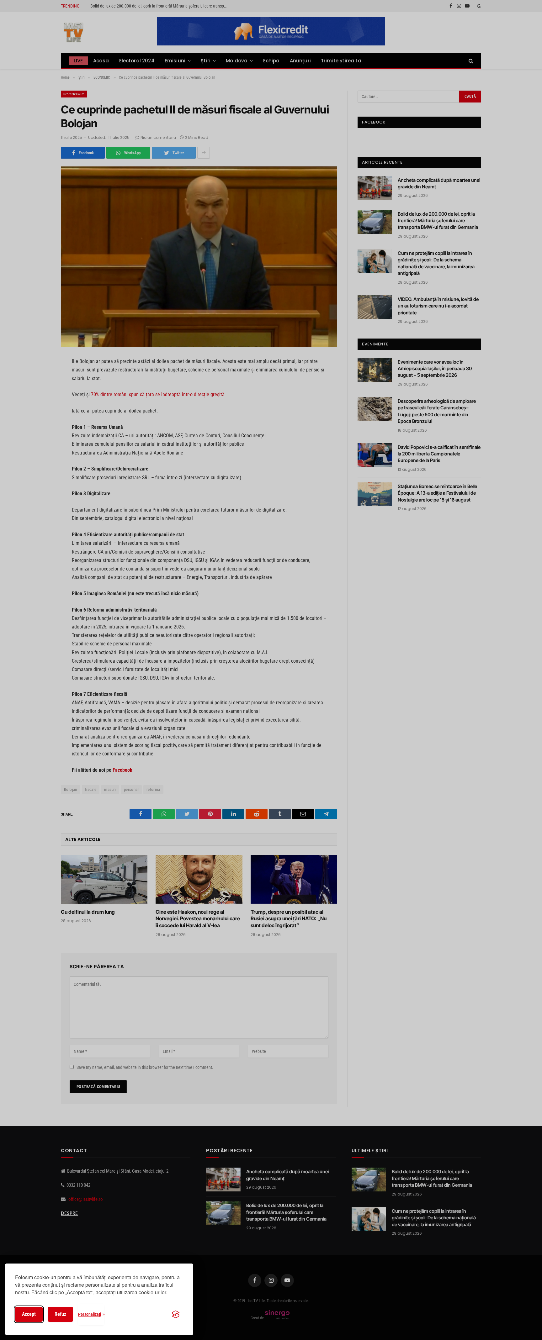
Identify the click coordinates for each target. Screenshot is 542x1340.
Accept (29, 1314)
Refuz (60, 1314)
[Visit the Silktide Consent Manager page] (175, 1314)
